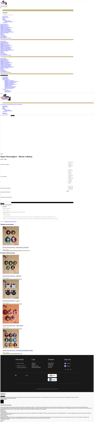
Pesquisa (12, 115)
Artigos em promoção (4, 32)
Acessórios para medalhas (5, 30)
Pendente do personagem (5, 188)
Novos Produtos (3, 55)
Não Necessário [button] (3, 415)
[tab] (38, 212)
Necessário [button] (2, 410)
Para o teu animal (4, 24)
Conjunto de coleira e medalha (6, 66)
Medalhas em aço (4, 25)
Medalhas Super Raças (5, 28)
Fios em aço (3, 35)
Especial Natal (3, 37)
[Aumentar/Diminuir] (4, 420)
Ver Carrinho (50, 365)
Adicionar (2, 203)
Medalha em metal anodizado (6, 29)
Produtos (33, 364)
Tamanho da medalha (4, 164)
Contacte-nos (50, 364)
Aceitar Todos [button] (13, 398)
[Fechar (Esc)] (0, 420)
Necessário (4, 411)
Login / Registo (51, 363)
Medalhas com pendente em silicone (7, 31)
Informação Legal (35, 365)
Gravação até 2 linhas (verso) (6, 197)
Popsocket (2, 34)
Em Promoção (8, 55)
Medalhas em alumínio (4, 60)
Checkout (50, 367)
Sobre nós (34, 363)
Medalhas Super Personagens (6, 27)
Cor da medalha (3, 176)
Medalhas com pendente (5, 26)
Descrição (5, 206)
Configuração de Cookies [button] (5, 398)
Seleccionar (3, 396)
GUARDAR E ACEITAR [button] (5, 419)
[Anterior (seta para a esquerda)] (0, 421)
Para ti (2, 33)
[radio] (70, 163)
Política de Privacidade (36, 367)
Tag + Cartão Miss (3, 36)
